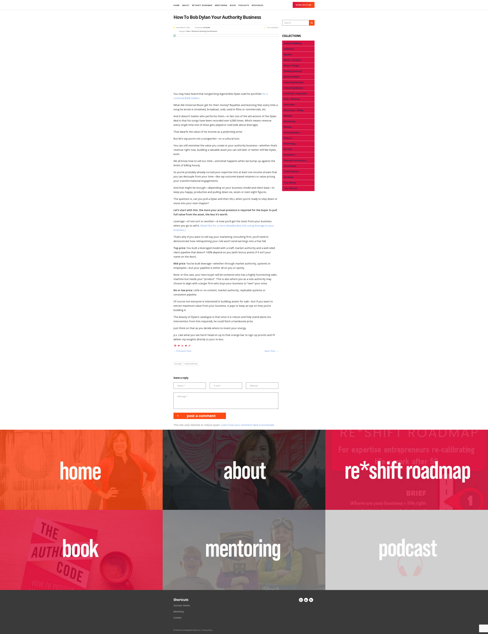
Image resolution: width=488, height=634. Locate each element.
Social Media (290, 166)
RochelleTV (289, 154)
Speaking (288, 177)
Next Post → (271, 350)
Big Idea (288, 54)
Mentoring (178, 611)
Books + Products (292, 60)
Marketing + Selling (293, 110)
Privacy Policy (207, 630)
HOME (176, 5)
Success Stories (181, 605)
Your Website (291, 188)
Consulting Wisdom (293, 88)
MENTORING (221, 5)
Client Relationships (294, 82)
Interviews (289, 104)
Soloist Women (291, 171)
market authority (191, 364)
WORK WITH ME (303, 5)
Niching (287, 127)
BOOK (233, 5)
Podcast (288, 138)
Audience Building (293, 43)
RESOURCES (257, 5)
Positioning (289, 143)
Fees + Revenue (292, 99)
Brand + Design (291, 65)
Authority (289, 48)
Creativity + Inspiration (295, 93)
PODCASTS (243, 5)
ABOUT (185, 5)
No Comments (273, 27)
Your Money (290, 182)
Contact (177, 617)
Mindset (288, 115)
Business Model (291, 76)
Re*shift (288, 149)
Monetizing (289, 121)
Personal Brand (291, 132)
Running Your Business (295, 160)
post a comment (201, 415)
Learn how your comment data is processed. (247, 425)
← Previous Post (182, 350)
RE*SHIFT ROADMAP (202, 5)
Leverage (178, 364)
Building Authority (293, 71)
